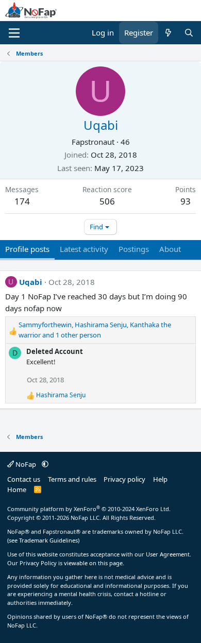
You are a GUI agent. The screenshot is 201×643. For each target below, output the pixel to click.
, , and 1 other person (95, 330)
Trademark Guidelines (48, 540)
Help (160, 479)
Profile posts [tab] (27, 249)
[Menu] (14, 33)
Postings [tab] (134, 249)
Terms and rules (72, 479)
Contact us (23, 479)
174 (22, 201)
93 (185, 201)
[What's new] (168, 33)
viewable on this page (93, 563)
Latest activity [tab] (84, 249)
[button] (45, 464)
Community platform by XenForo (89, 509)
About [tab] (170, 249)
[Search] (189, 33)
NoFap (26, 464)
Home (16, 489)
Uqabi (30, 282)
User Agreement (168, 554)
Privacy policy (124, 479)
